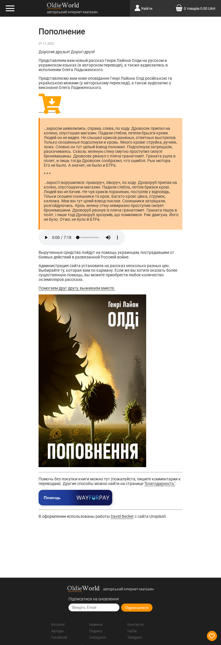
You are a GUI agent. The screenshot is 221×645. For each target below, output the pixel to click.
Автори (57, 631)
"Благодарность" (159, 483)
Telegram (134, 637)
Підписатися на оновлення (93, 599)
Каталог (58, 624)
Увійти (147, 8)
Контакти (135, 624)
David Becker (122, 516)
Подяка (95, 631)
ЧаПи (132, 631)
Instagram (97, 637)
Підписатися (136, 607)
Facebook (59, 637)
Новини (96, 624)
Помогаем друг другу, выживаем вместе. (77, 288)
